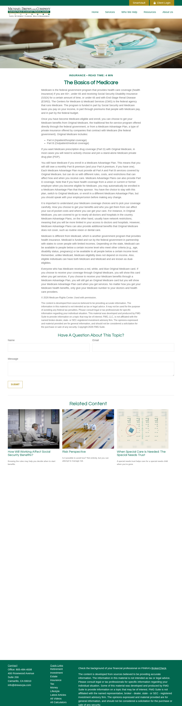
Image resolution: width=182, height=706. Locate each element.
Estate (53, 676)
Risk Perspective (74, 451)
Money (54, 687)
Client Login (163, 2)
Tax (52, 683)
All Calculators (58, 702)
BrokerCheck (158, 668)
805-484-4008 (24, 669)
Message (13, 358)
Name (11, 340)
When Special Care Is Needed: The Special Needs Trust (141, 453)
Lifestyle (55, 691)
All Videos (56, 698)
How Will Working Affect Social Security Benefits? (29, 453)
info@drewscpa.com (19, 685)
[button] (95, 12)
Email (95, 340)
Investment (56, 672)
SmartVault (139, 2)
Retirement (56, 669)
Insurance (55, 680)
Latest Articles (58, 695)
